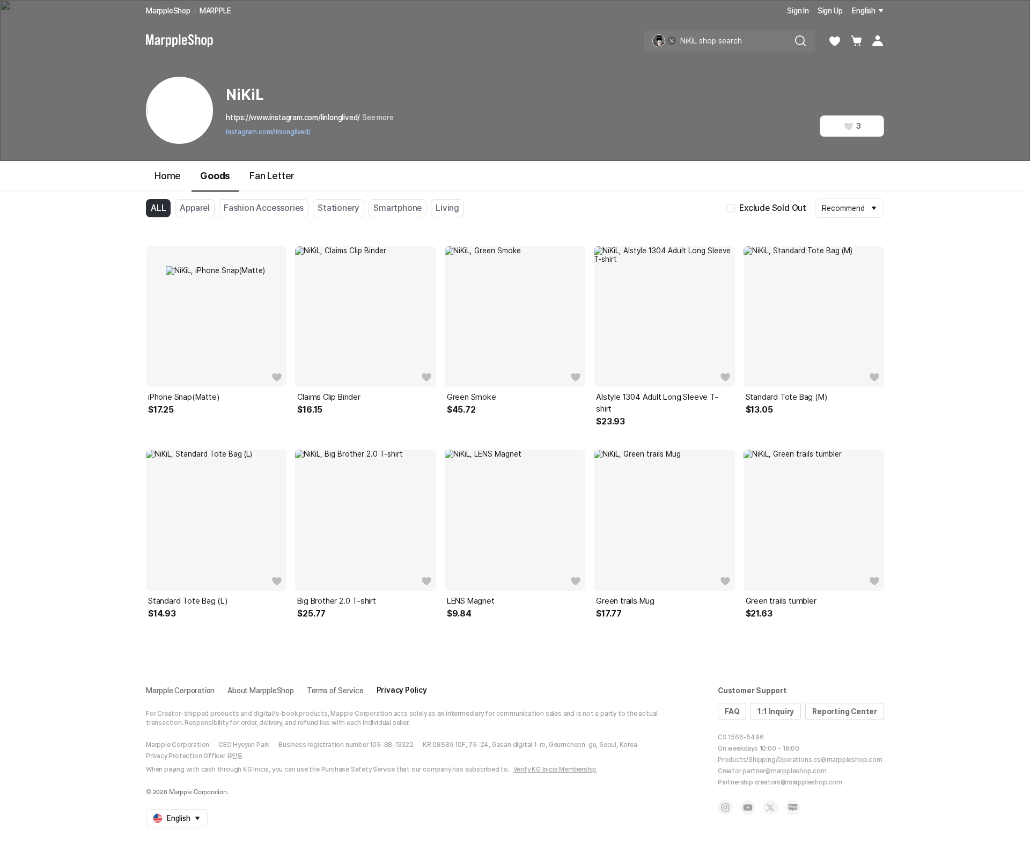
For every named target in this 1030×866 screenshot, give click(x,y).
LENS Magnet (471, 601)
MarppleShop (168, 10)
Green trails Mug (625, 601)
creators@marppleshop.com (798, 782)
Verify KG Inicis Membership (555, 769)
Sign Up (830, 10)
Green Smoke (471, 397)
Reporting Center (844, 711)
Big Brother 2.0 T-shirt (336, 601)
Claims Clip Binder (328, 397)
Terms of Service (335, 690)
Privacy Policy (402, 690)
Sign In (798, 10)
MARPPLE (215, 10)
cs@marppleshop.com (847, 760)
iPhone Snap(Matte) (183, 397)
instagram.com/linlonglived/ (268, 132)
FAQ (732, 711)
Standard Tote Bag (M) (786, 397)
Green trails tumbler (781, 601)
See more (377, 117)
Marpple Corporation (180, 690)
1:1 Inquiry (775, 711)
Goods (215, 175)
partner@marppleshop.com (784, 771)
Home (167, 175)
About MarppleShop (260, 690)
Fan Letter (272, 175)
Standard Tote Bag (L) (187, 601)
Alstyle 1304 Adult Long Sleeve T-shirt (657, 403)
